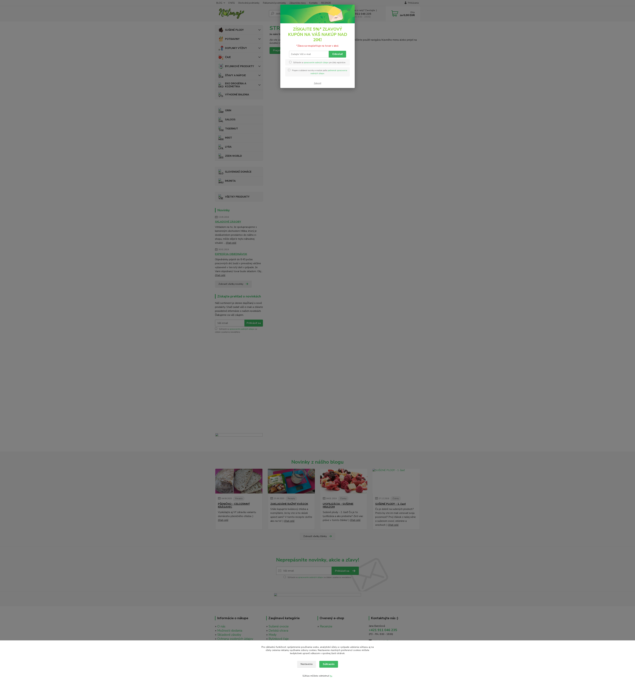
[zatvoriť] (348, 10)
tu (331, 675)
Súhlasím (329, 664)
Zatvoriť (317, 83)
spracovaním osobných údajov (316, 62)
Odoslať (337, 54)
